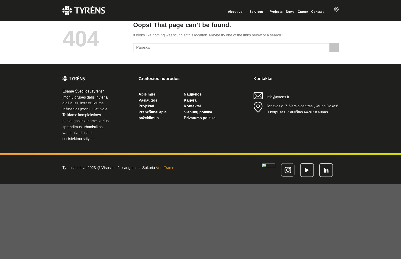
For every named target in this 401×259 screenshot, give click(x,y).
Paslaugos (148, 100)
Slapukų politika (198, 112)
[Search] (329, 11)
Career (303, 11)
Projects (276, 11)
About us (235, 11)
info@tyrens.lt (277, 97)
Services (256, 11)
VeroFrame (165, 168)
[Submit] (334, 47)
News (290, 11)
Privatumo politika (200, 118)
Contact (317, 11)
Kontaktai (192, 106)
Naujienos (193, 94)
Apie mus (147, 94)
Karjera (190, 100)
